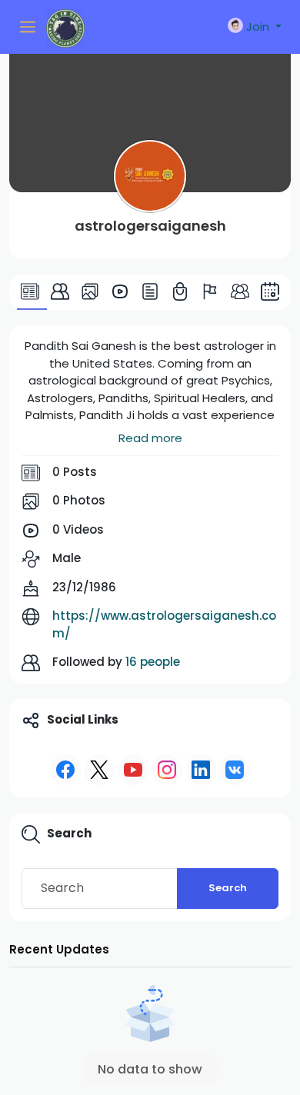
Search (227, 887)
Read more (150, 438)
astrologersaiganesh (150, 225)
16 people (152, 662)
